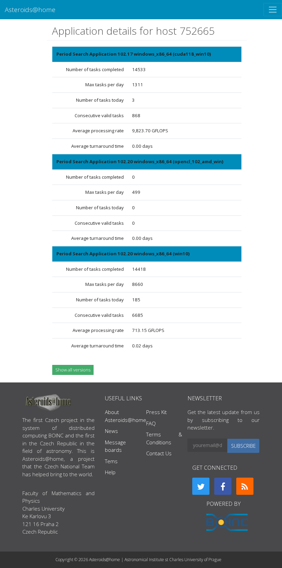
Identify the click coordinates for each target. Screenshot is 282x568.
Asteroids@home (30, 9)
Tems (111, 461)
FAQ (151, 423)
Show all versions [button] (72, 370)
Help (110, 472)
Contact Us (159, 453)
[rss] (244, 486)
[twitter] (200, 486)
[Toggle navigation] (272, 9)
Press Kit (156, 412)
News (111, 430)
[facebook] (222, 486)
